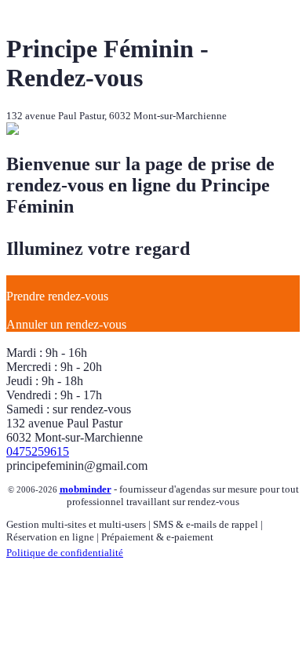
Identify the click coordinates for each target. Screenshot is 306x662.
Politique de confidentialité (64, 552)
